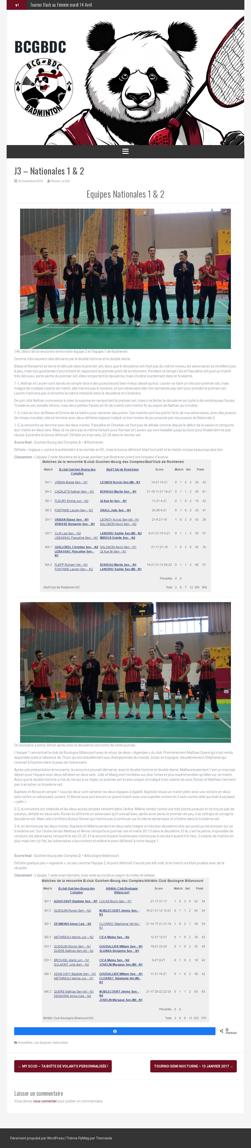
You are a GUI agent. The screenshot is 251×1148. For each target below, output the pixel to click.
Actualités (25, 1042)
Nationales (60, 1042)
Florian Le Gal (60, 181)
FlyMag (83, 1138)
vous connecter (45, 1101)
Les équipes (42, 1042)
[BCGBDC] (125, 87)
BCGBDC (40, 46)
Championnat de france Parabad (55, 4)
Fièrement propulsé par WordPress (37, 1138)
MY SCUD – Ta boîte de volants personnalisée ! (63, 1066)
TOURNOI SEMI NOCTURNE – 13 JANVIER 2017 (193, 1066)
